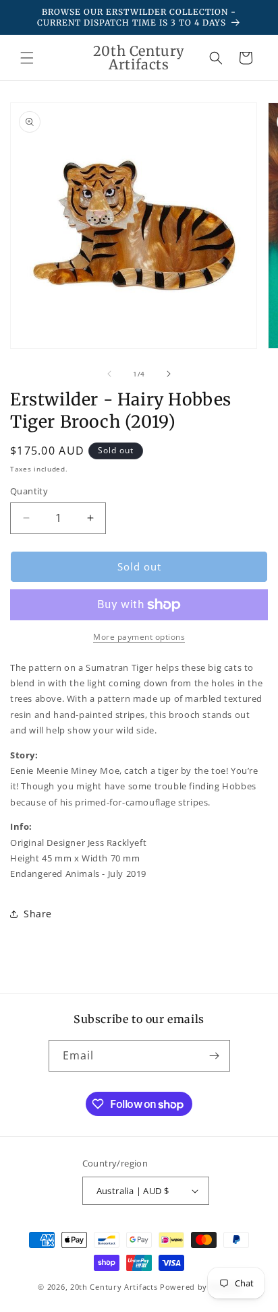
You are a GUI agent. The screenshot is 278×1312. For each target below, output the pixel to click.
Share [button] (38, 913)
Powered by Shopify (200, 1287)
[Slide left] (109, 374)
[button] (27, 58)
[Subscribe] (214, 1056)
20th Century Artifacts (113, 1287)
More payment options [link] (139, 637)
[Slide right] (169, 374)
